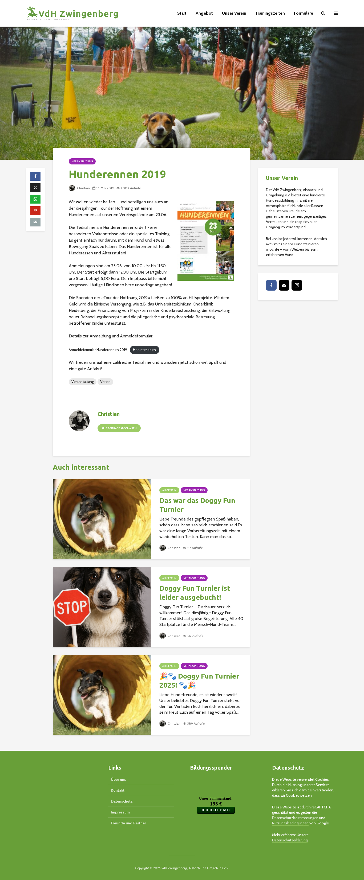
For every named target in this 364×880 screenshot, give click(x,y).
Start (182, 13)
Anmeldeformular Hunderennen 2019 (98, 350)
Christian (83, 188)
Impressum (120, 812)
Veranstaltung (82, 161)
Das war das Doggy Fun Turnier (197, 505)
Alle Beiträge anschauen (119, 428)
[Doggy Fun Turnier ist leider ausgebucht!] (102, 606)
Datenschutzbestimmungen (295, 817)
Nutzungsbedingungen (290, 823)
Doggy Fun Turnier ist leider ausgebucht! (194, 592)
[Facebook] (271, 285)
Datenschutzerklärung (290, 840)
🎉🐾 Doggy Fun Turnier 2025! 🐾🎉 (199, 680)
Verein (105, 381)
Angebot (204, 13)
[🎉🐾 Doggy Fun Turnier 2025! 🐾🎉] (102, 694)
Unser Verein (234, 13)
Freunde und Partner (128, 823)
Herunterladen (144, 350)
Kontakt (117, 790)
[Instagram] (297, 285)
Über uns (118, 779)
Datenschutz (122, 801)
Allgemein (169, 490)
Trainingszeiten (270, 13)
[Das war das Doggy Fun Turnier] (102, 518)
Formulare (303, 13)
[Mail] (284, 285)
